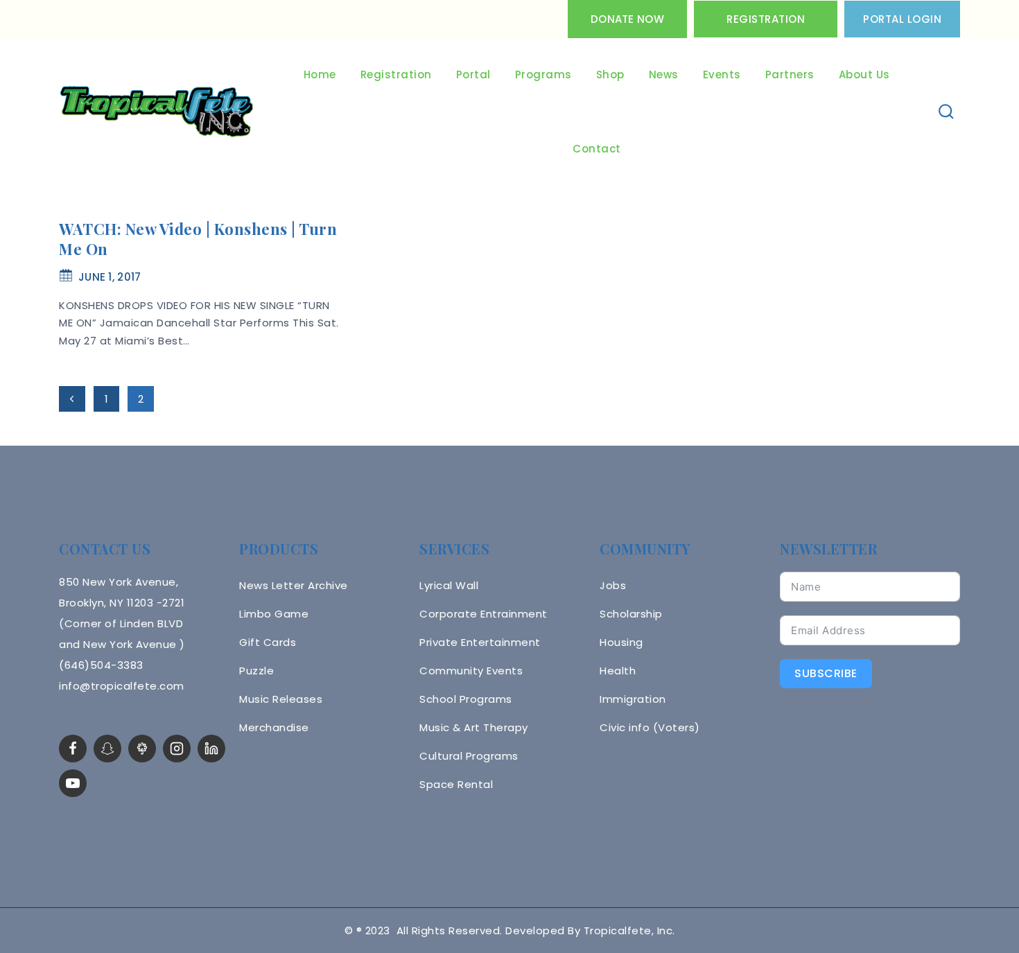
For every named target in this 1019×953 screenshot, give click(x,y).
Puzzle (256, 670)
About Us (864, 74)
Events (722, 74)
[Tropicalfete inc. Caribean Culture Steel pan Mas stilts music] (156, 112)
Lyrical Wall (448, 585)
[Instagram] (177, 748)
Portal (473, 74)
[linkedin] (211, 748)
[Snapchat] (107, 748)
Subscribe (825, 673)
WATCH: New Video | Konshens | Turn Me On (198, 238)
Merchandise (274, 727)
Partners (790, 74)
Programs (543, 74)
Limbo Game (273, 613)
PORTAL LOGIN (902, 19)
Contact (597, 148)
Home (320, 74)
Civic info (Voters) (650, 727)
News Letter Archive (293, 585)
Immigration (633, 699)
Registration (765, 19)
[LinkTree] (142, 748)
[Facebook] (73, 748)
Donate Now (627, 19)
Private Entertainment (480, 642)
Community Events (471, 670)
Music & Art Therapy (473, 727)
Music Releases (280, 699)
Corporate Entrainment (483, 613)
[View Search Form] (946, 112)
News (664, 74)
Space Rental (456, 784)
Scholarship (631, 613)
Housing (621, 642)
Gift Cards (267, 642)
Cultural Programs (469, 756)
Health (618, 670)
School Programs (465, 699)
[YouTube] (73, 783)
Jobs (613, 585)
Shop (610, 74)
